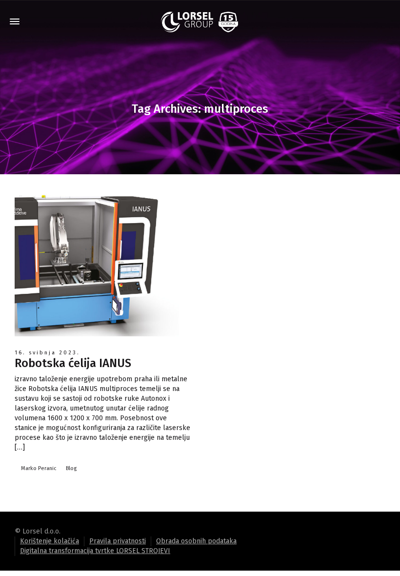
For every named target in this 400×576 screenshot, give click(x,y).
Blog (71, 468)
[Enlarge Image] (102, 262)
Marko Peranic (39, 468)
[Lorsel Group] (200, 22)
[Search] (385, 22)
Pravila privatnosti (117, 541)
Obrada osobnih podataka (196, 541)
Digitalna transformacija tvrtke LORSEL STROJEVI (95, 551)
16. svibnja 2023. (47, 353)
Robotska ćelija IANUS (73, 363)
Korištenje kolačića (49, 541)
